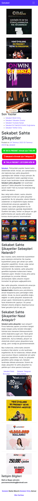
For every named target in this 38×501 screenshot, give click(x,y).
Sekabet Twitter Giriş (14, 128)
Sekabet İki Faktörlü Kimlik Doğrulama (20, 125)
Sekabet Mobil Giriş (13, 118)
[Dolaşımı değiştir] (33, 3)
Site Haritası (19, 495)
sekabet (12, 145)
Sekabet (6, 3)
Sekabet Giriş (25, 491)
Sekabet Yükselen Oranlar (15, 120)
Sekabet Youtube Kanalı (15, 123)
